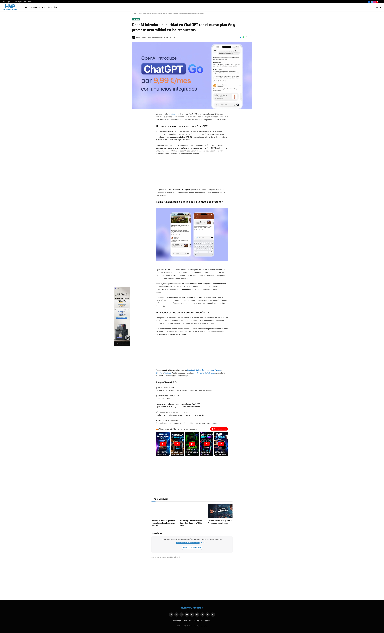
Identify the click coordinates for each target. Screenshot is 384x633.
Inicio (25, 7)
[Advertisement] (192, 172)
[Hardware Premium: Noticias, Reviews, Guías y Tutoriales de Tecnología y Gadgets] (10, 7)
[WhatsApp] (136, 143)
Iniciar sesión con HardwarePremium (187, 542)
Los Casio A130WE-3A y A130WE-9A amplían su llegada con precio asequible (164, 523)
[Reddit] (136, 148)
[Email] (136, 138)
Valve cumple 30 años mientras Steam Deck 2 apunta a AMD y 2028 (191, 523)
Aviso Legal (6, 1)
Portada (134, 13)
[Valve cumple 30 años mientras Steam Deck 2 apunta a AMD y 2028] (192, 511)
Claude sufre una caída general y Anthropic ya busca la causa (220, 521)
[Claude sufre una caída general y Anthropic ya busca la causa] (220, 511)
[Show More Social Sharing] (250, 37)
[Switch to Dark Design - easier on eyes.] (377, 7)
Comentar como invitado (192, 547)
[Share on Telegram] (240, 37)
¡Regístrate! (204, 543)
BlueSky (159, 373)
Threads (218, 370)
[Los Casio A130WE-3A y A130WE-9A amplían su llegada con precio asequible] (164, 511)
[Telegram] (136, 129)
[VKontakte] (136, 153)
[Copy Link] (246, 37)
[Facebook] (136, 119)
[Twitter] (136, 124)
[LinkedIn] (136, 134)
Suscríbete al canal (220, 429)
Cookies (30, 1)
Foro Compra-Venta (37, 7)
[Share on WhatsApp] (243, 37)
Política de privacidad (19, 1)
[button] (192, 234)
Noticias (140, 13)
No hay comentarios (159, 37)
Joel (139, 37)
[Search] (380, 7)
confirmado (173, 114)
